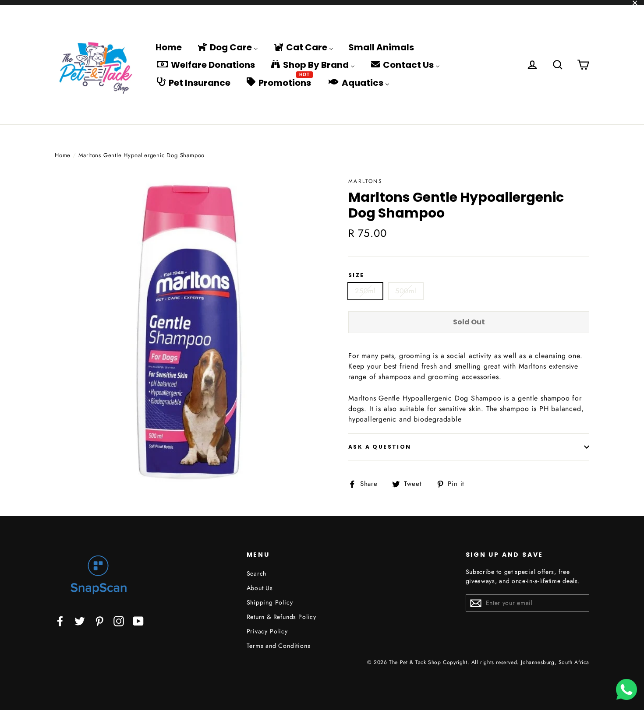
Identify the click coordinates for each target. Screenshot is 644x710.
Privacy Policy (267, 631)
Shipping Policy (270, 602)
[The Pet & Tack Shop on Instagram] (118, 620)
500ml (406, 291)
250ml (365, 291)
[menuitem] (168, 47)
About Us (260, 587)
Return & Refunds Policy (281, 616)
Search (257, 573)
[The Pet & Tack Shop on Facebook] (60, 620)
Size (356, 275)
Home (63, 155)
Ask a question (379, 446)
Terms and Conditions (279, 645)
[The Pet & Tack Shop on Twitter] (79, 620)
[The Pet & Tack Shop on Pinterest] (99, 620)
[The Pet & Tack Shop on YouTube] (138, 620)
